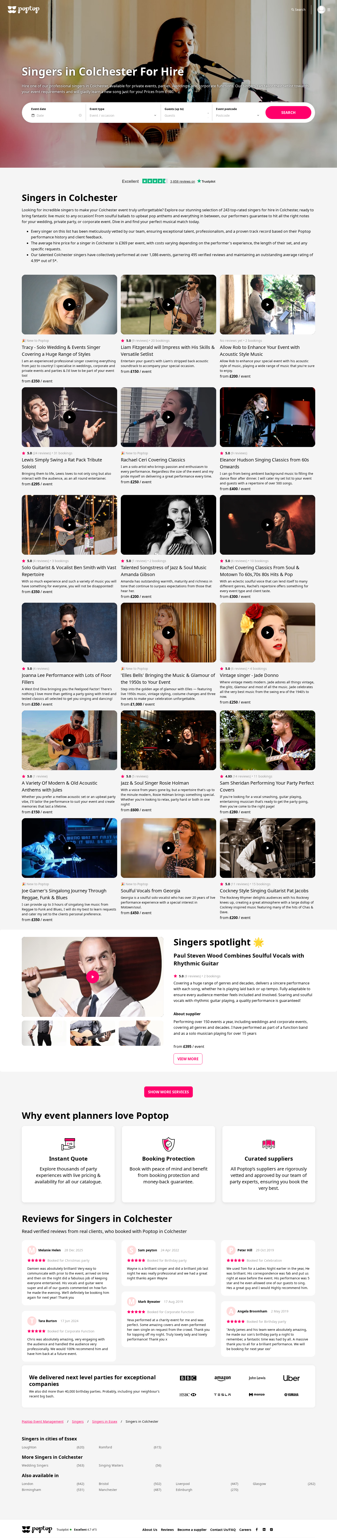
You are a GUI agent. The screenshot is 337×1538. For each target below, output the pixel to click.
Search (300, 9)
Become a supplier (192, 1529)
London (27, 1483)
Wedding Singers (35, 1465)
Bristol (104, 1483)
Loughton (29, 1447)
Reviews (167, 1529)
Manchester (108, 1489)
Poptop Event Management (43, 1421)
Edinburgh (184, 1489)
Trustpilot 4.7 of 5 (77, 1529)
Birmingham (31, 1489)
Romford (105, 1447)
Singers (78, 1421)
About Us (149, 1529)
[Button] (69, 304)
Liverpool (183, 1483)
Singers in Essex (104, 1421)
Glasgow (259, 1483)
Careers (245, 1529)
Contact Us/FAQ (223, 1529)
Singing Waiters (111, 1465)
